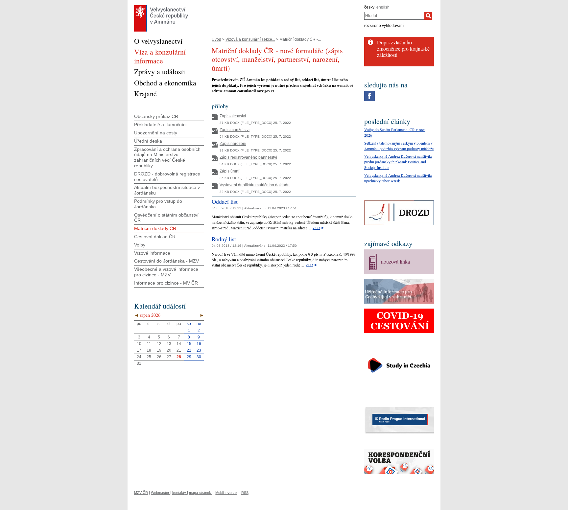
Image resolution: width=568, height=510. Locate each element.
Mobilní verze (226, 493)
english (383, 7)
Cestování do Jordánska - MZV (166, 261)
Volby (139, 244)
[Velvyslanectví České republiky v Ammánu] (161, 7)
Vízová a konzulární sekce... (250, 39)
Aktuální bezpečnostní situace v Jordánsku (167, 190)
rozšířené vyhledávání (384, 26)
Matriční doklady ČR (155, 228)
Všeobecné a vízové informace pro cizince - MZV (166, 272)
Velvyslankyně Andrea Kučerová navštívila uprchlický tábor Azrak (398, 178)
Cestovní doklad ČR (155, 236)
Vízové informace (152, 253)
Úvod (216, 39)
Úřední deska (148, 141)
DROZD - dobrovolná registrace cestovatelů (167, 176)
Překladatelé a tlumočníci (160, 124)
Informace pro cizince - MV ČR (166, 283)
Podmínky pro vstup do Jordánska (158, 203)
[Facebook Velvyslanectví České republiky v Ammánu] (369, 92)
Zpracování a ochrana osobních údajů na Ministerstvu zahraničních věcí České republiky (167, 157)
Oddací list (225, 201)
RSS (244, 493)
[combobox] (394, 16)
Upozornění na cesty (155, 132)
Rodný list (224, 239)
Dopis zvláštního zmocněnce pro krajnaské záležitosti (403, 48)
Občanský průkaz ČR (156, 116)
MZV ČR (141, 493)
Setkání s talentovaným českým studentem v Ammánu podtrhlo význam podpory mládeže (399, 145)
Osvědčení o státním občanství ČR (166, 217)
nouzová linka (395, 261)
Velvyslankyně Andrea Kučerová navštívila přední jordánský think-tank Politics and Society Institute (398, 161)
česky (369, 7)
